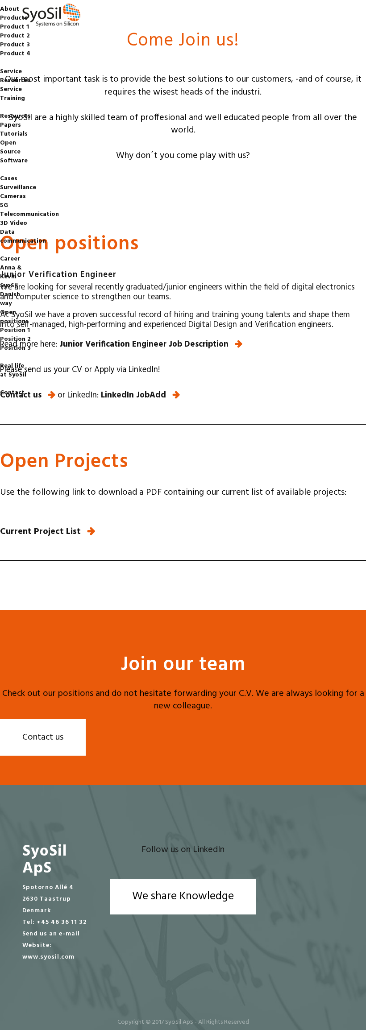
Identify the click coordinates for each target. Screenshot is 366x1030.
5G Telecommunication (29, 209)
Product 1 (14, 27)
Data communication (23, 236)
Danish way (10, 299)
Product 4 (15, 54)
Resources (15, 80)
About (9, 9)
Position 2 (15, 339)
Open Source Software (14, 152)
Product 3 (15, 45)
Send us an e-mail (51, 934)
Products (14, 18)
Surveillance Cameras (18, 192)
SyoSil (9, 286)
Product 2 (15, 36)
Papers (10, 125)
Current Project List (40, 532)
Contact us (42, 737)
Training (12, 98)
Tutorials (14, 134)
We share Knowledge (183, 897)
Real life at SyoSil (13, 370)
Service (11, 71)
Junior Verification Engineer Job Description (144, 344)
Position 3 (15, 348)
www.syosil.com (48, 957)
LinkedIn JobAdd (133, 395)
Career (10, 259)
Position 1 (15, 330)
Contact (12, 393)
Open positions (14, 317)
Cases (8, 179)
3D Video (13, 223)
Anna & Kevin (11, 272)
